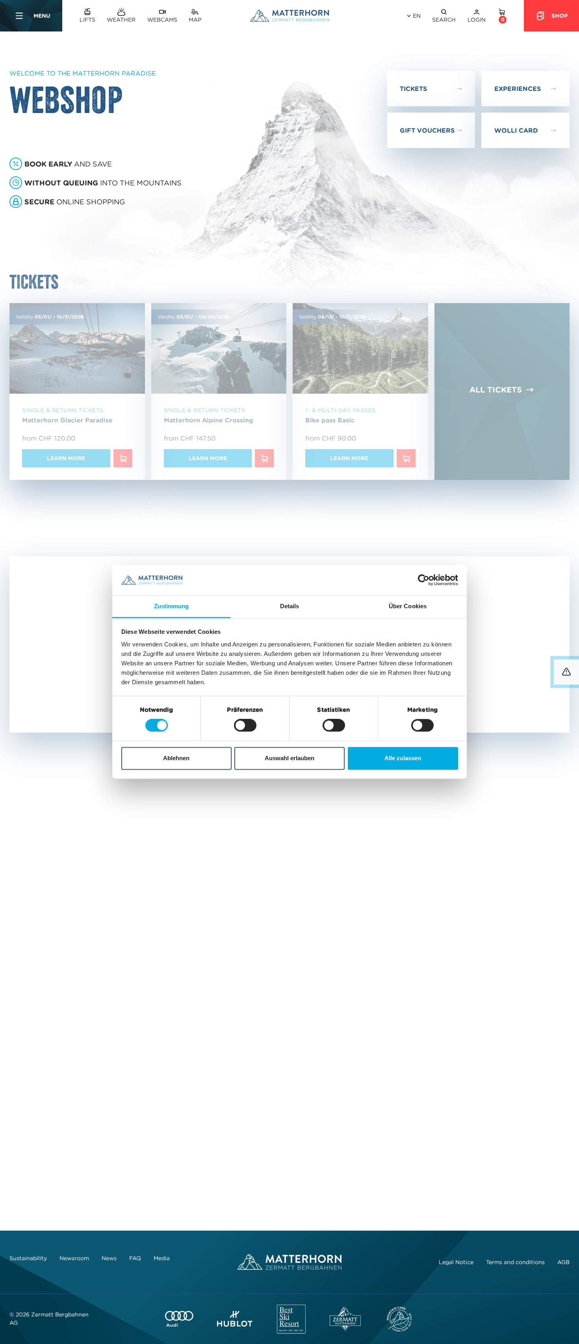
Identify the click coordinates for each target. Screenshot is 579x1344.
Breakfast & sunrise (53, 673)
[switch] (245, 725)
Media (162, 1258)
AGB (563, 1262)
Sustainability (28, 1258)
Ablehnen (176, 758)
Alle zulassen (402, 758)
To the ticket (521, 940)
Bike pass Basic (329, 420)
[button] (444, 16)
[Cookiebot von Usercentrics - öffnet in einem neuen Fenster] (423, 580)
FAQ (135, 1258)
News (109, 1258)
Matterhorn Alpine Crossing (208, 420)
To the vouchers (233, 940)
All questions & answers (289, 1127)
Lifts (87, 19)
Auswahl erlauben (289, 758)
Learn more (66, 458)
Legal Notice (456, 1262)
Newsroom (74, 1258)
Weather (121, 19)
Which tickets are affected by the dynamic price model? (167, 1066)
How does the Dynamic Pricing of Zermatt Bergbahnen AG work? (182, 1096)
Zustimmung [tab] (171, 606)
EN (417, 15)
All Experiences (495, 643)
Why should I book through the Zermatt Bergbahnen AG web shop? (186, 1007)
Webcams (162, 19)
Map (195, 19)
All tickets (496, 389)
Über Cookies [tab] (408, 606)
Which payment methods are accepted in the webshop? (167, 1036)
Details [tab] (289, 606)
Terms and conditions (515, 1262)
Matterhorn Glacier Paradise (67, 420)
